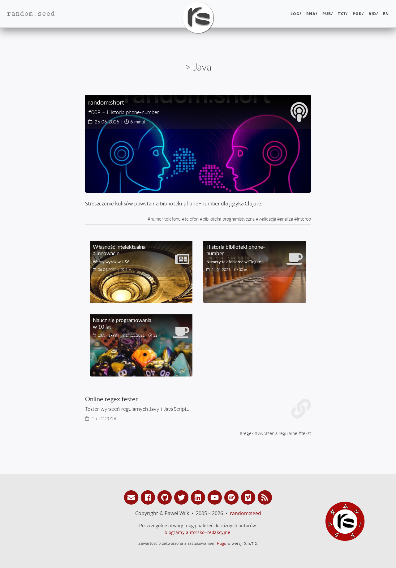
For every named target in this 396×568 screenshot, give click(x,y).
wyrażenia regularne (277, 433)
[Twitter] (182, 497)
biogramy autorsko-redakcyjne (197, 532)
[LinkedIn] (199, 497)
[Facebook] (148, 497)
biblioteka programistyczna (229, 219)
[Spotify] (232, 497)
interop (304, 219)
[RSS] (264, 497)
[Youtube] (215, 497)
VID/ (373, 13)
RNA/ (311, 13)
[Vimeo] (249, 497)
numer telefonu (165, 219)
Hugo (221, 543)
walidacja (267, 219)
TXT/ (343, 13)
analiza (286, 219)
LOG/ (296, 13)
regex (248, 433)
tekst (306, 433)
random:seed (245, 513)
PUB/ (327, 13)
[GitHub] (165, 497)
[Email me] (132, 497)
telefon (192, 219)
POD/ (358, 13)
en (386, 13)
